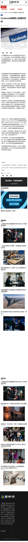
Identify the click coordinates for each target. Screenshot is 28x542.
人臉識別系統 (9, 173)
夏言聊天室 (4, 9)
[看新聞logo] (14, 3)
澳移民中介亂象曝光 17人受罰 (8, 211)
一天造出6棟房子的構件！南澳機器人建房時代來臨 (13, 246)
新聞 (6, 12)
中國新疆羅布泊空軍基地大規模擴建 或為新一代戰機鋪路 (14, 290)
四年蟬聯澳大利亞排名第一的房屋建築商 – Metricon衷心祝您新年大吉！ (13, 467)
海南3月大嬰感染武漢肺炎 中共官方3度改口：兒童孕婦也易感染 (14, 445)
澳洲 (2, 191)
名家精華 (20, 9)
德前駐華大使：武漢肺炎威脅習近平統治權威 (14, 404)
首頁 (2, 12)
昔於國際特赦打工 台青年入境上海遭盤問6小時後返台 (13, 268)
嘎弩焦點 (12, 9)
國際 (1, 15)
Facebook (4, 173)
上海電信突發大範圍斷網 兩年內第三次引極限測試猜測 (14, 224)
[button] (3, 52)
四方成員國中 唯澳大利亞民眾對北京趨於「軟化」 (14, 312)
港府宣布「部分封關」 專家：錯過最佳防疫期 (14, 424)
